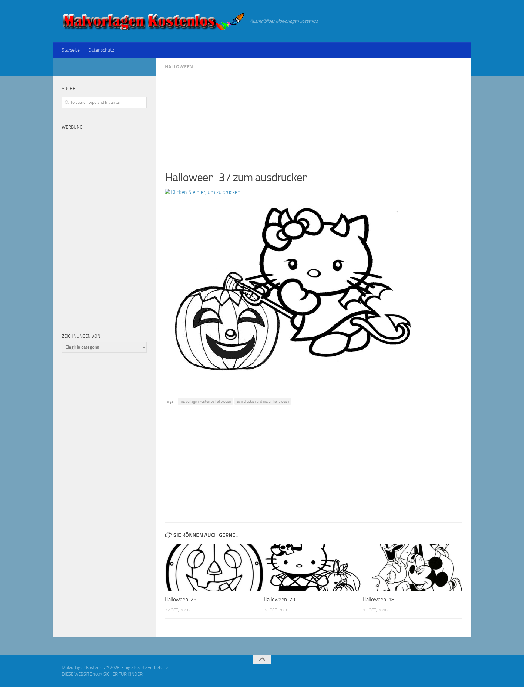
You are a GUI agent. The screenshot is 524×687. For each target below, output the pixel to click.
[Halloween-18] (412, 567)
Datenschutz (101, 50)
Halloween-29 (279, 599)
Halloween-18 (379, 599)
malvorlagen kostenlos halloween (205, 401)
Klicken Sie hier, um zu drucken (205, 192)
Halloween (179, 66)
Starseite (71, 50)
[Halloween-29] (313, 567)
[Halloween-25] (214, 567)
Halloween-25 (180, 599)
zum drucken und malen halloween (263, 401)
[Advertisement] (313, 118)
